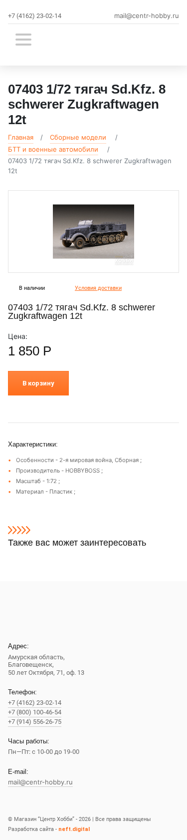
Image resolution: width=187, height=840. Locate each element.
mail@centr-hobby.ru (146, 16)
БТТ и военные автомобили (53, 149)
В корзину (38, 383)
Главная (20, 137)
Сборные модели (78, 137)
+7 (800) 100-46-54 (34, 712)
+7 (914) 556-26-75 (34, 721)
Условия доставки (98, 288)
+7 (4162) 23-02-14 (34, 16)
